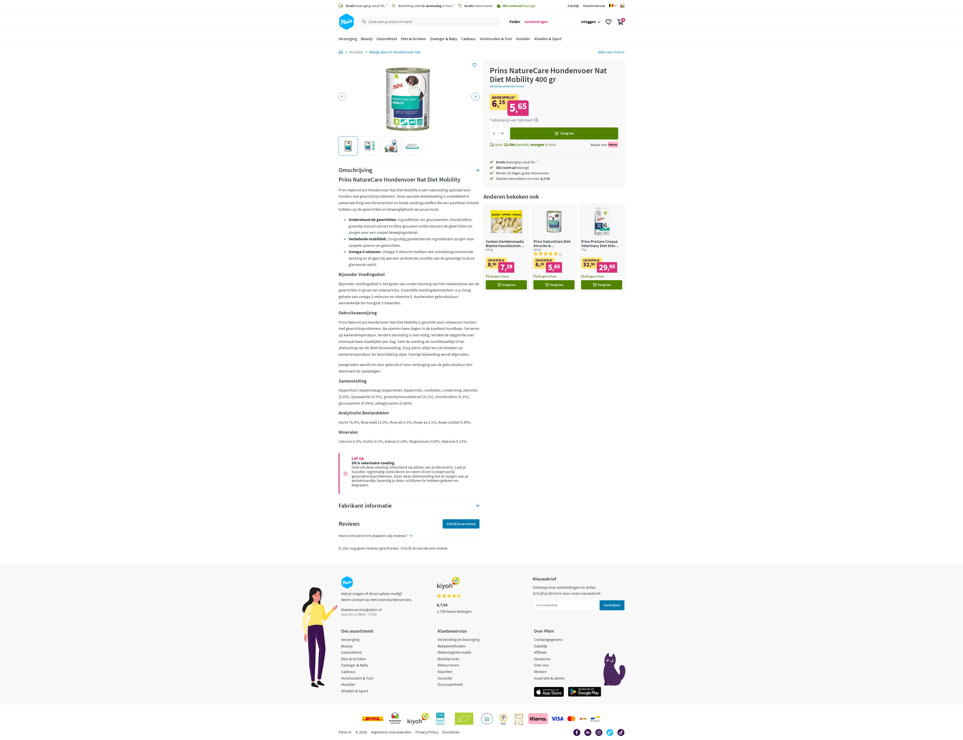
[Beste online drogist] (503, 718)
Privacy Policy (426, 731)
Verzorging (348, 38)
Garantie (445, 678)
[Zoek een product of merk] (363, 22)
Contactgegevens (548, 639)
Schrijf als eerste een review (507, 86)
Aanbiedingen (536, 21)
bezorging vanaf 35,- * (367, 6)
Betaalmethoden (452, 645)
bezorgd (512, 167)
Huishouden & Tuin (496, 38)
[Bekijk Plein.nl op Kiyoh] (418, 718)
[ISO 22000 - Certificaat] (487, 718)
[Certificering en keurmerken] (464, 718)
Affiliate (540, 652)
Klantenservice (594, 6)
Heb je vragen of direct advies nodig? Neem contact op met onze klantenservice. (376, 596)
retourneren (478, 6)
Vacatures (542, 658)
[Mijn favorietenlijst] (608, 22)
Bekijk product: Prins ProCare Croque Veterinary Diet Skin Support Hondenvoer (601, 247)
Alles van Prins (610, 52)
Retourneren (448, 665)
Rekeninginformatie (454, 652)
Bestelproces (448, 658)
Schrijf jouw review (461, 524)
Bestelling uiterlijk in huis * (425, 6)
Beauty (366, 38)
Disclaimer (451, 731)
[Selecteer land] (612, 6)
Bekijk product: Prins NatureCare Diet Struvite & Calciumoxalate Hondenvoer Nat (554, 247)
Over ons (541, 665)
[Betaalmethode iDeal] (583, 718)
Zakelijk (573, 6)
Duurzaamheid (450, 684)
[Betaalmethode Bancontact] (595, 718)
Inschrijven (612, 605)
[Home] (341, 52)
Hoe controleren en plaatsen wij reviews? (373, 535)
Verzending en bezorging (458, 639)
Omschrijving (355, 170)
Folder (514, 21)
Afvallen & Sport (547, 38)
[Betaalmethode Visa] (557, 718)
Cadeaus (468, 38)
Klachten (445, 671)
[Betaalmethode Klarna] (538, 718)
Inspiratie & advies (549, 678)
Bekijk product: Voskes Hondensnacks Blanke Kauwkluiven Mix (506, 247)
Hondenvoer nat (406, 52)
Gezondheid (386, 38)
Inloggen (588, 21)
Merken (540, 671)
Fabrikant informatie (365, 505)
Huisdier (523, 38)
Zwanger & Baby (443, 38)
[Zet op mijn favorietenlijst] (474, 65)
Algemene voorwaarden (391, 731)
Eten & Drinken (413, 38)
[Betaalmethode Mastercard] (571, 718)
